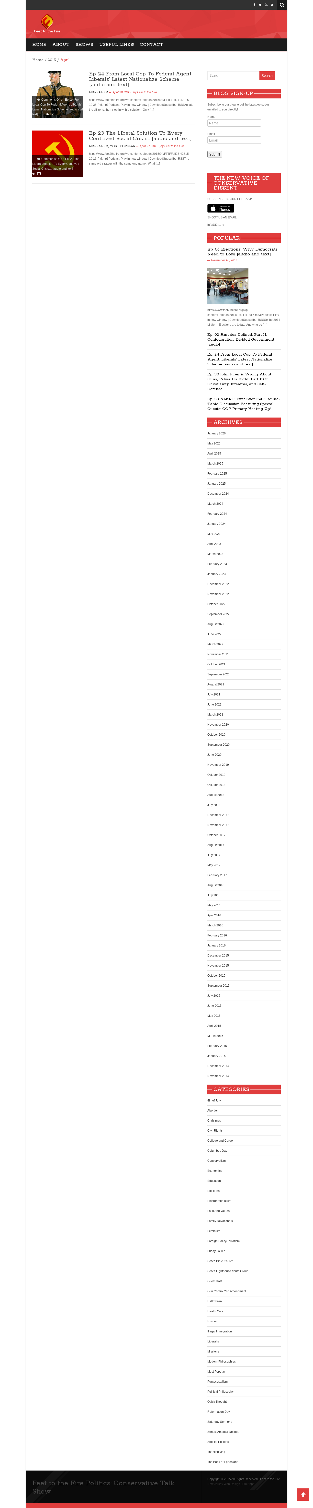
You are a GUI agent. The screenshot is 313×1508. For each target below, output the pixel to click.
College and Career (220, 1140)
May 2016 (214, 905)
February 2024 (217, 513)
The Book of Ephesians (222, 1462)
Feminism (213, 1231)
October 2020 (216, 734)
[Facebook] (254, 5)
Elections (213, 1191)
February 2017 (217, 875)
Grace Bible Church (220, 1261)
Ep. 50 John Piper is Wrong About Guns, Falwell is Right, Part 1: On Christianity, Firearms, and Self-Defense (239, 382)
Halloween (214, 1301)
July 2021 (213, 694)
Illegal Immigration (219, 1331)
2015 (52, 59)
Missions (213, 1351)
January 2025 (216, 483)
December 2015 (218, 955)
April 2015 (214, 1026)
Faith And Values (218, 1211)
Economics (214, 1171)
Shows (84, 44)
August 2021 (215, 684)
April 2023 (214, 544)
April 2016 (214, 915)
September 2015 (218, 985)
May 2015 (214, 1015)
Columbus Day (217, 1150)
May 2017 (214, 865)
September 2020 (218, 744)
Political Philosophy (220, 1391)
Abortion (213, 1110)
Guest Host (214, 1281)
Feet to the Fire (147, 92)
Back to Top (303, 1494)
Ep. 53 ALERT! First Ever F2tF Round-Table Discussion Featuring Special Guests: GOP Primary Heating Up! (243, 403)
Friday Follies (216, 1251)
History (212, 1321)
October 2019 (216, 775)
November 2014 (218, 1076)
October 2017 (216, 835)
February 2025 (217, 473)
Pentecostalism (217, 1381)
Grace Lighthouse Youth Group (227, 1271)
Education (214, 1181)
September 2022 (218, 614)
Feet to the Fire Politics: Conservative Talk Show (103, 1487)
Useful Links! (116, 44)
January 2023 (216, 574)
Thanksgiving (216, 1452)
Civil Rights (215, 1130)
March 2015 (215, 1036)
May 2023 (214, 534)
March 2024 (215, 503)
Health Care (215, 1311)
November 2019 (218, 764)
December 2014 (218, 1066)
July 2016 (213, 895)
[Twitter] (260, 5)
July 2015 (213, 995)
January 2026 (216, 433)
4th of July (214, 1100)
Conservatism (216, 1160)
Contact (151, 44)
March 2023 (215, 554)
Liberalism (98, 92)
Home (39, 44)
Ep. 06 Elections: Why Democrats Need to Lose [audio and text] (242, 252)
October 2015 (216, 975)
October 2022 (216, 604)
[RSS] (272, 5)
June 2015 (214, 1005)
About (60, 44)
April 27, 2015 (149, 146)
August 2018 (215, 795)
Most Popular (122, 146)
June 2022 (214, 634)
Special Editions (218, 1442)
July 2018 (213, 805)
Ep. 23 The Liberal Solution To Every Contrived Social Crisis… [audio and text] (140, 136)
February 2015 (217, 1046)
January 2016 (216, 945)
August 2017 (215, 845)
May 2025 (214, 443)
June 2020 (214, 754)
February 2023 (217, 564)
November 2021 (218, 654)
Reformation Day (218, 1411)
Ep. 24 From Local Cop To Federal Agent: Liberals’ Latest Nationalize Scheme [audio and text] (140, 79)
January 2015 (216, 1056)
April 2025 (214, 453)
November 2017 (218, 825)
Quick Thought (217, 1401)
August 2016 (215, 885)
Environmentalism (219, 1201)
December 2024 (218, 493)
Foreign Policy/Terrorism (223, 1241)
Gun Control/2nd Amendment (226, 1291)
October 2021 (216, 664)
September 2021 (218, 674)
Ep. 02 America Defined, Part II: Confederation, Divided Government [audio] (240, 339)
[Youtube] (266, 5)
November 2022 (218, 594)
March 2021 (215, 714)
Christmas (214, 1120)
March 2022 (215, 644)
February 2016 (217, 935)
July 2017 (213, 855)
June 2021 (214, 704)
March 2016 (215, 925)
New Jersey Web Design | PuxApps (230, 1484)
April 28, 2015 (121, 92)
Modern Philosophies (221, 1361)
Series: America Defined (223, 1432)
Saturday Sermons (219, 1422)
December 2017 (218, 815)
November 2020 (218, 724)
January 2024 (216, 524)
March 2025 (215, 463)
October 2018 (216, 785)
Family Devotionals (220, 1221)
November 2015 (218, 965)
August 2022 (215, 624)
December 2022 (218, 584)
